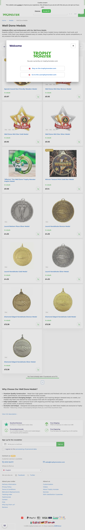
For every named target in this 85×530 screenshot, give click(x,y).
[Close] (73, 45)
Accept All (46, 11)
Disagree (37, 11)
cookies (19, 5)
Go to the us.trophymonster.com (43, 75)
